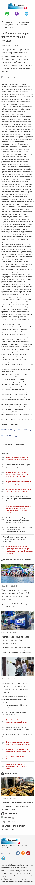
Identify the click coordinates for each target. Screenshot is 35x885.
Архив (4, 848)
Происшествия (23, 22)
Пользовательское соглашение (17, 848)
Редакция (4, 845)
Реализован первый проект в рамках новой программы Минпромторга (15, 640)
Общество (9, 25)
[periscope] (3, 858)
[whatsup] (7, 14)
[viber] (17, 14)
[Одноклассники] (23, 853)
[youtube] (28, 853)
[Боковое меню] (2, 22)
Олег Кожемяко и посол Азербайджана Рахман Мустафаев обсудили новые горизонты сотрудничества (19, 520)
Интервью (9, 27)
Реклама (27, 845)
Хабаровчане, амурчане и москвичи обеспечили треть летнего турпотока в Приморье (18, 499)
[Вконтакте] (18, 853)
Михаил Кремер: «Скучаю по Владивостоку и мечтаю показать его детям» (18, 766)
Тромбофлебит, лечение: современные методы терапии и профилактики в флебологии (16, 539)
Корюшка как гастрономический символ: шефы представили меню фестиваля (17, 806)
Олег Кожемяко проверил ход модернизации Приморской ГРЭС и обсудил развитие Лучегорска (18, 474)
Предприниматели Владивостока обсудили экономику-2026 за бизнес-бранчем (18, 705)
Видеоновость (11, 813)
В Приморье (9, 22)
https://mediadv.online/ (6, 878)
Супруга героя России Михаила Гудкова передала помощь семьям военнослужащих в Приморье (19, 530)
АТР (17, 25)
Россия (24, 25)
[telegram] (26, 14)
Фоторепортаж (11, 773)
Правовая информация (16, 845)
